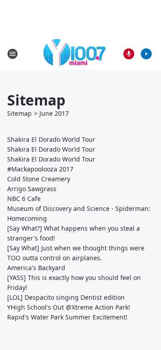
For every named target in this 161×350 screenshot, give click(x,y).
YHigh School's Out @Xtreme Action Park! (68, 307)
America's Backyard (36, 267)
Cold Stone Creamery (38, 179)
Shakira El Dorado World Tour (51, 139)
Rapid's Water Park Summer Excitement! (67, 317)
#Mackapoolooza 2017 (40, 169)
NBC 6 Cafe (24, 198)
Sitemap (19, 113)
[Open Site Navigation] (12, 53)
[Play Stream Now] (146, 53)
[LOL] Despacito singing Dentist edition (66, 297)
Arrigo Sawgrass (31, 188)
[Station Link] (74, 53)
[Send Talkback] (128, 53)
